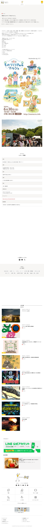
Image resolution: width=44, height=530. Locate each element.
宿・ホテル (8, 273)
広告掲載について (26, 518)
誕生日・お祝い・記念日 (34, 273)
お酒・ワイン (12, 271)
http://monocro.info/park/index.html (9, 198)
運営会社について (5, 521)
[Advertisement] (22, 10)
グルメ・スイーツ (27, 20)
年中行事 (21, 20)
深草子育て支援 (20, 273)
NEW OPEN (6, 271)
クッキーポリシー (5, 523)
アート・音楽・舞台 (5, 20)
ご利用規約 (4, 519)
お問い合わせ (25, 519)
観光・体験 (26, 273)
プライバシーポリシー (26, 521)
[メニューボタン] (42, 2)
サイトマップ (4, 518)
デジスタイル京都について (22, 503)
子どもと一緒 (33, 20)
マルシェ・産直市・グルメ (14, 20)
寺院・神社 (13, 273)
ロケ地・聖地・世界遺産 (29, 271)
